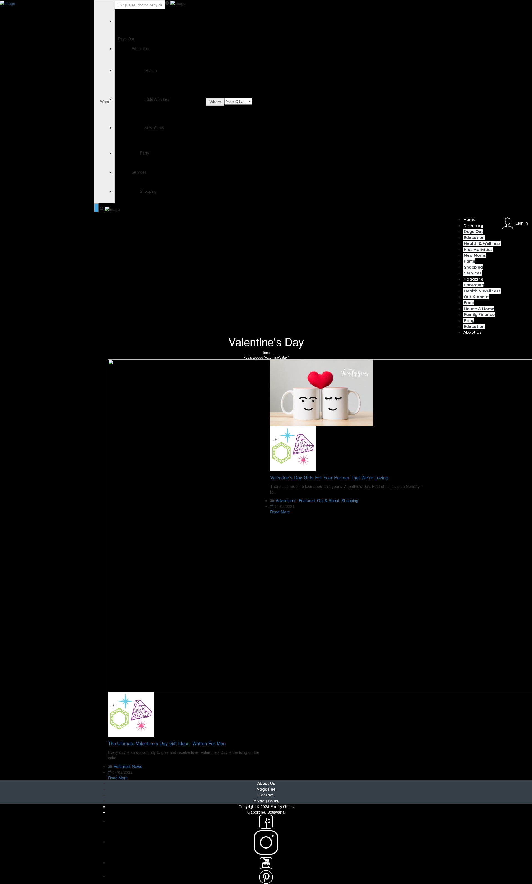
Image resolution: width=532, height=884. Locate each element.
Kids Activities (478, 249)
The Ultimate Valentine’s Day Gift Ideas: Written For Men (167, 743)
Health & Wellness (482, 243)
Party (469, 261)
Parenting (474, 284)
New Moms (475, 255)
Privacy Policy (266, 800)
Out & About (476, 296)
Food (469, 302)
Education (474, 237)
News (137, 766)
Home (469, 219)
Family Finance (479, 314)
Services (473, 273)
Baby (469, 320)
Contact (266, 795)
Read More (118, 777)
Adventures (286, 500)
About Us (472, 332)
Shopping (473, 267)
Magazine (473, 279)
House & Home (479, 308)
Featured (122, 766)
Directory (473, 225)
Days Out (473, 231)
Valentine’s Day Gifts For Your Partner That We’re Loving (329, 477)
